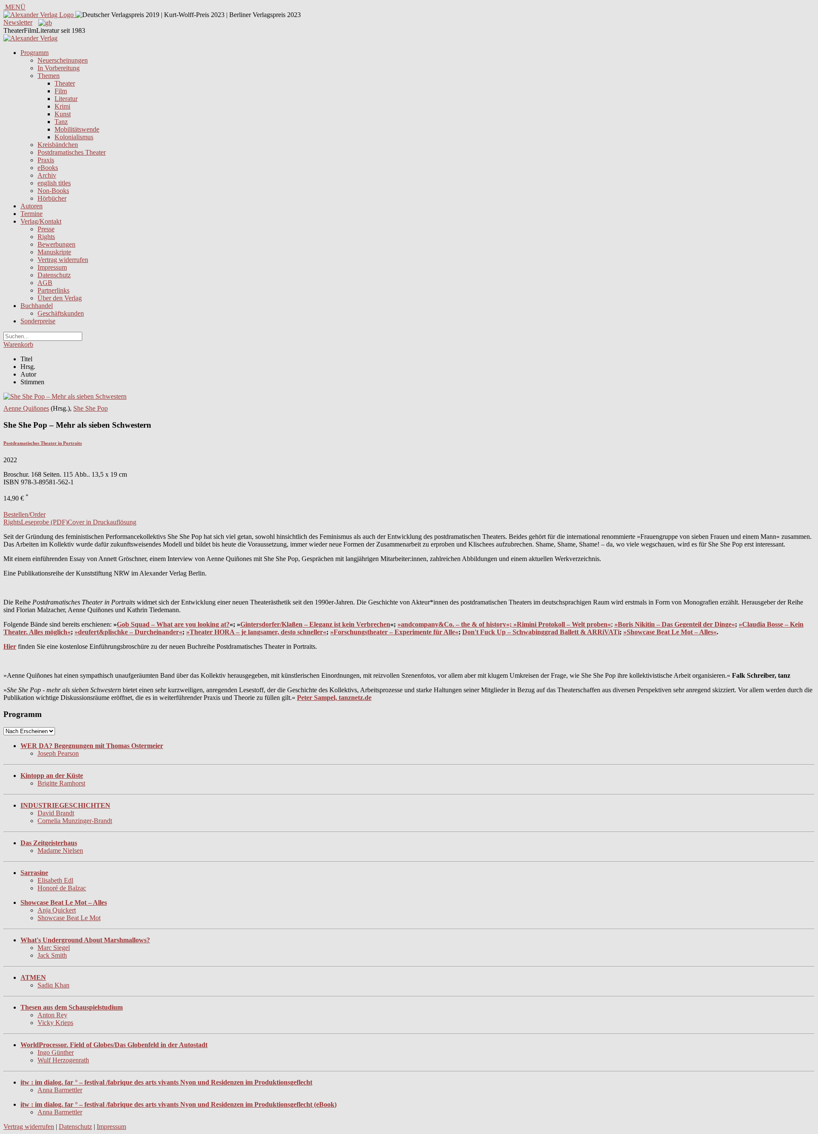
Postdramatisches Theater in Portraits (42, 443)
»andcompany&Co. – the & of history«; (455, 624)
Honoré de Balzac (61, 888)
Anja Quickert (56, 910)
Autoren (31, 206)
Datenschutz (54, 275)
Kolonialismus (74, 137)
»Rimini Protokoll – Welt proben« (562, 624)
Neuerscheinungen (62, 60)
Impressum (52, 267)
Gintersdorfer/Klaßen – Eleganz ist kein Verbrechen (315, 624)
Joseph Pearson (58, 753)
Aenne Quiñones (26, 408)
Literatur (66, 98)
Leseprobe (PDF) (44, 522)
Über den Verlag (59, 298)
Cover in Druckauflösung (102, 522)
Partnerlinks (53, 290)
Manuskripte (54, 252)
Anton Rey (52, 1015)
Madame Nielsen (60, 850)
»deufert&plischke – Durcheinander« (128, 632)
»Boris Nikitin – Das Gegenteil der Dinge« (674, 624)
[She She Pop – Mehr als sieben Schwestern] (65, 396)
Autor (28, 374)
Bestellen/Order (24, 514)
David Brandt (55, 813)
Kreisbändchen (57, 144)
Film (61, 91)
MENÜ (14, 7)
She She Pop (90, 408)
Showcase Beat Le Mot (69, 917)
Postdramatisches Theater (71, 152)
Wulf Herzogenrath (63, 1060)
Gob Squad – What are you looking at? (173, 624)
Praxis (45, 160)
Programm (34, 52)
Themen (48, 75)
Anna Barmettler (59, 1090)
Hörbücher (51, 198)
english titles (54, 183)
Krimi (62, 106)
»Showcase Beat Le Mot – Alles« (670, 632)
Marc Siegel (53, 947)
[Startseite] (30, 38)
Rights (46, 236)
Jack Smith (52, 955)
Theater (65, 83)
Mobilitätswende (77, 129)
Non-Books (53, 190)
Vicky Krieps (55, 1022)
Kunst (63, 114)
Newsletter (17, 22)
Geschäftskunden (60, 313)
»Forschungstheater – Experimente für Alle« (394, 632)
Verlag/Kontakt (40, 221)
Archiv (46, 175)
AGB (44, 282)
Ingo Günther (55, 1052)
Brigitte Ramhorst (61, 783)
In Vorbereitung (58, 68)
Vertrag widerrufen (62, 259)
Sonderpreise (37, 321)
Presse (46, 229)
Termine (31, 213)
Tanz (61, 121)
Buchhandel (36, 305)
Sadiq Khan (53, 985)
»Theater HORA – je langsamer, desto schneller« (256, 632)
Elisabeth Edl (55, 880)
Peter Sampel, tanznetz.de (334, 697)
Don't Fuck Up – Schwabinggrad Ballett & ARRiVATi (540, 632)
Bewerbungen (56, 244)
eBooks (47, 167)
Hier (9, 646)
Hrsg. (27, 366)
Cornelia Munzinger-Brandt (74, 820)
